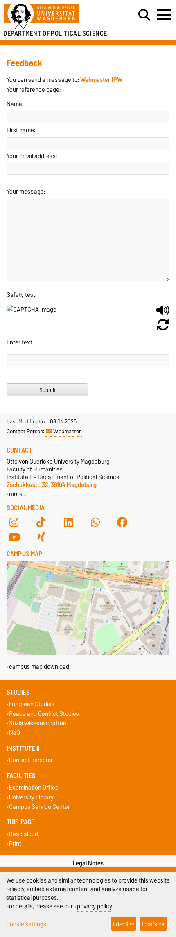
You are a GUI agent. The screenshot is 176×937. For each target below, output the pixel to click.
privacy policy (94, 906)
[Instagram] (14, 522)
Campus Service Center (39, 806)
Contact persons (30, 760)
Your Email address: (32, 156)
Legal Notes (88, 863)
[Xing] (41, 537)
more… (18, 494)
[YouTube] (14, 537)
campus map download (39, 666)
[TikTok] (41, 522)
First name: (21, 130)
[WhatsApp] (95, 522)
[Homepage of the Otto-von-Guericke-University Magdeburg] (54, 16)
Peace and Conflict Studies (44, 713)
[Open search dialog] (144, 15)
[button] (162, 313)
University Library (31, 797)
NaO (14, 732)
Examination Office (34, 787)
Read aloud (23, 834)
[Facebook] (122, 522)
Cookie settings (26, 924)
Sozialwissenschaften (37, 723)
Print (15, 843)
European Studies (31, 704)
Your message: (26, 192)
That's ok (153, 924)
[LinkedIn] (68, 522)
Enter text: (20, 342)
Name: (15, 104)
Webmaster (67, 431)
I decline (124, 924)
